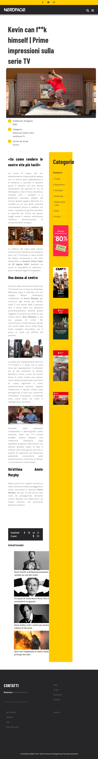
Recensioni (18, 133)
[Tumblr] (33, 536)
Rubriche (59, 196)
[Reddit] (33, 532)
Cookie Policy (22, 701)
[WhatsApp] (38, 532)
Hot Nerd (59, 190)
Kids (57, 211)
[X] (29, 532)
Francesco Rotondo (70, 754)
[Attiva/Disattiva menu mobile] (92, 10)
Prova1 (57, 216)
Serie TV (21, 136)
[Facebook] (24, 532)
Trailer (57, 179)
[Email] (38, 536)
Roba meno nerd (60, 203)
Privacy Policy (9, 701)
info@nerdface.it (21, 692)
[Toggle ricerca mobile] (87, 10)
